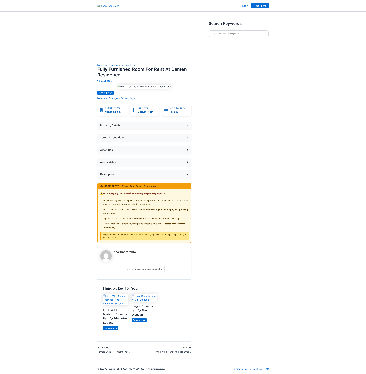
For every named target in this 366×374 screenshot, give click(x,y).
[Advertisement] (144, 42)
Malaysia (102, 65)
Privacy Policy (240, 369)
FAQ (267, 369)
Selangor (114, 65)
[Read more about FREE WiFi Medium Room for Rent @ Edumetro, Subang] (115, 299)
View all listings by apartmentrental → (144, 269)
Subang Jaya (128, 65)
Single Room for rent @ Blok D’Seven (142, 310)
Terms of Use (256, 369)
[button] (260, 5)
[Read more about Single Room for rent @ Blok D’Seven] (144, 297)
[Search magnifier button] (265, 34)
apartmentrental (125, 252)
